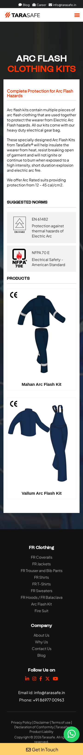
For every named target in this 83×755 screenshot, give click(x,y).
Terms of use (61, 722)
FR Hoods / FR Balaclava (41, 597)
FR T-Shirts (41, 583)
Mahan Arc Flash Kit (41, 384)
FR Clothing (41, 547)
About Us (41, 635)
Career (41, 5)
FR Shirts (41, 577)
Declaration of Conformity (34, 727)
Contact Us (41, 648)
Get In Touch (45, 749)
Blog (26, 5)
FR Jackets (41, 563)
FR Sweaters (41, 590)
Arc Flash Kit (41, 604)
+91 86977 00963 (48, 699)
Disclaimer (42, 722)
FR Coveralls (41, 557)
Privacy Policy (21, 722)
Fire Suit (41, 610)
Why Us (41, 641)
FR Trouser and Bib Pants (41, 570)
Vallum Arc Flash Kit (42, 493)
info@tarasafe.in (64, 5)
